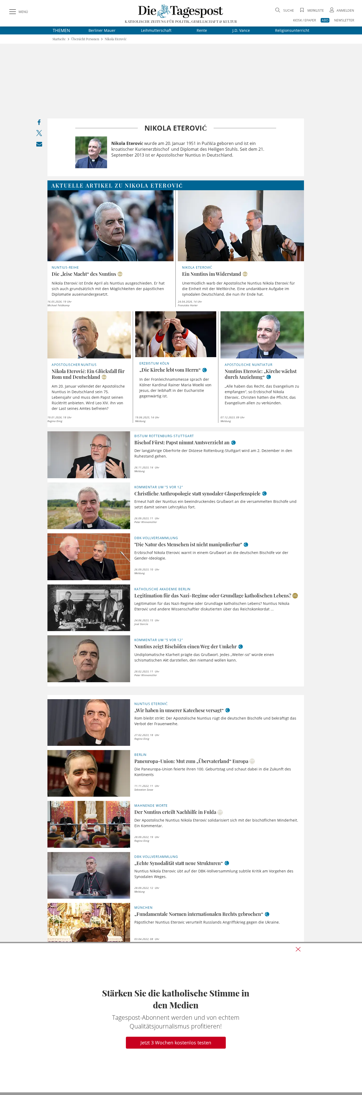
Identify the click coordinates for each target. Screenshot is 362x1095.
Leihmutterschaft (156, 30)
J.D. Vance (241, 30)
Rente (202, 30)
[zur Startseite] (180, 11)
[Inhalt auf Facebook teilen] (39, 123)
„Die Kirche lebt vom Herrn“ (170, 370)
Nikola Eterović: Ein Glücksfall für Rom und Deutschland (88, 374)
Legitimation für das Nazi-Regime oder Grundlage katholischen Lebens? (212, 595)
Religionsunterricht (292, 30)
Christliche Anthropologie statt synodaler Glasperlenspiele (197, 493)
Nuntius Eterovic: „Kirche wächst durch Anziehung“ (261, 374)
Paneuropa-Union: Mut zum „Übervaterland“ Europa (191, 761)
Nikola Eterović (115, 39)
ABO (325, 20)
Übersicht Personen (85, 39)
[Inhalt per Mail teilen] (39, 145)
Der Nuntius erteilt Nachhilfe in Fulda (175, 812)
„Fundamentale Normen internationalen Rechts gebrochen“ (198, 914)
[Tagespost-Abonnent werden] (181, 1017)
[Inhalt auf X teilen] (39, 134)
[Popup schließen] (298, 949)
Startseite (59, 39)
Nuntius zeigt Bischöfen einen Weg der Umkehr (185, 646)
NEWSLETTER (344, 20)
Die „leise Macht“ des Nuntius (84, 274)
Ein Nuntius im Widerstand (211, 274)
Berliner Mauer (102, 30)
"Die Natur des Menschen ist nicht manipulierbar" (188, 544)
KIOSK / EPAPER (304, 20)
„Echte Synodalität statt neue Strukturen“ (178, 863)
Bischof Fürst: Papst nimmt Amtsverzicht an (181, 442)
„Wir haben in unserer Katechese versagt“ (179, 710)
